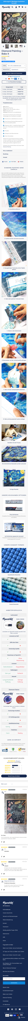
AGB (4, 937)
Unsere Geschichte (7, 912)
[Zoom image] (14, 28)
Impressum (5, 926)
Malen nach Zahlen (7, 994)
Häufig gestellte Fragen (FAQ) (10, 930)
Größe (4, 65)
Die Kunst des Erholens (8, 971)
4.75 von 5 (17, 761)
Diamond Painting (7, 146)
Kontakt (5, 923)
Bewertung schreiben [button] (14, 776)
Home (4, 940)
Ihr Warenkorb (6, 1004)
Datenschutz (6, 933)
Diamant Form (6, 69)
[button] (5, 56)
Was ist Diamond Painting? (9, 968)
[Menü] (25, 7)
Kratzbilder (5, 1001)
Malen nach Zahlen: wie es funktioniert (12, 948)
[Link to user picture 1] (15, 814)
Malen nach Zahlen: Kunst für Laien (11, 955)
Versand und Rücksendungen (10, 916)
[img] (8, 789)
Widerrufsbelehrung (8, 919)
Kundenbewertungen (8, 990)
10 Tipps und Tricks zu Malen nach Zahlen (13, 951)
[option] (7, 46)
